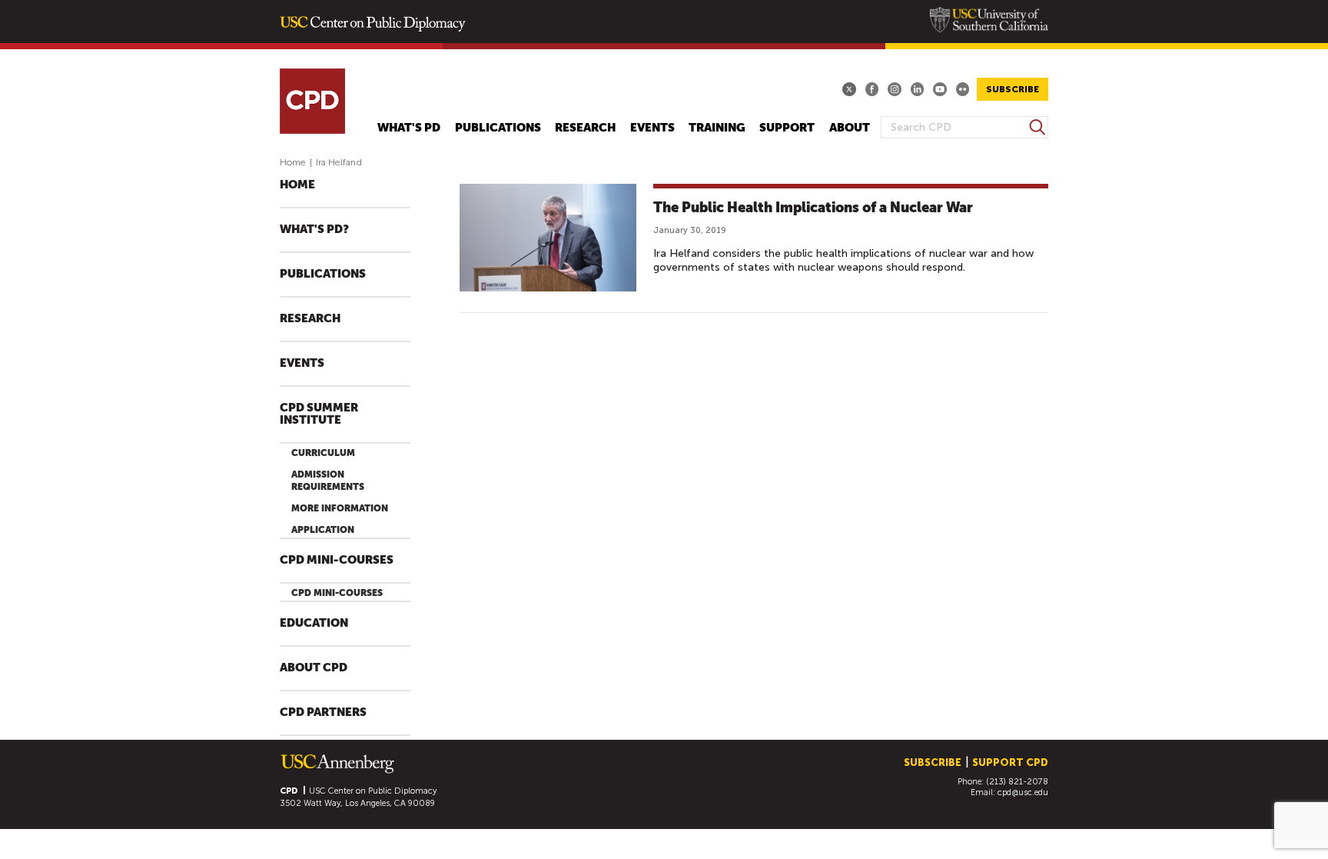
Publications (498, 128)
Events (652, 128)
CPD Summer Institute (319, 414)
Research (585, 128)
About (849, 128)
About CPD (313, 667)
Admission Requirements (327, 480)
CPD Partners (323, 712)
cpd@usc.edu (1023, 792)
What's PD (408, 128)
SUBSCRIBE (1012, 89)
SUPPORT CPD (1010, 762)
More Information (339, 508)
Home (293, 162)
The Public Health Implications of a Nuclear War (813, 207)
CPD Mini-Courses (336, 560)
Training (717, 128)
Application (322, 529)
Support (787, 128)
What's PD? (314, 229)
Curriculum (323, 453)
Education (314, 623)
